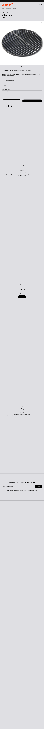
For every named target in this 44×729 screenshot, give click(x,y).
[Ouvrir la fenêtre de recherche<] (36, 4)
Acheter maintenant (32, 100)
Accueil (3, 8)
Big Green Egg (6, 12)
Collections (8, 8)
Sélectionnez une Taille (6, 89)
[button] (42, 67)
